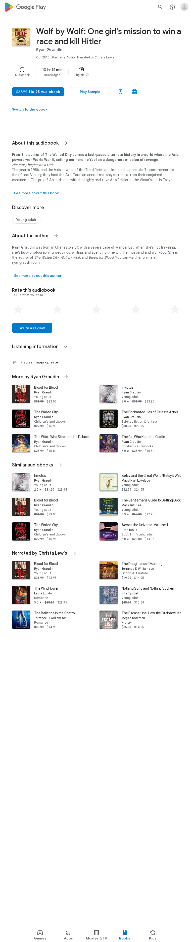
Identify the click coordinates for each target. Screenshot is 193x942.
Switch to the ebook (29, 109)
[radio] (18, 309)
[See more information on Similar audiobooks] (60, 465)
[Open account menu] (184, 7)
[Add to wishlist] (120, 92)
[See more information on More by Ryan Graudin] (66, 377)
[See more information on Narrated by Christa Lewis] (74, 553)
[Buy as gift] (134, 92)
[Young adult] (26, 219)
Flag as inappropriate (35, 362)
